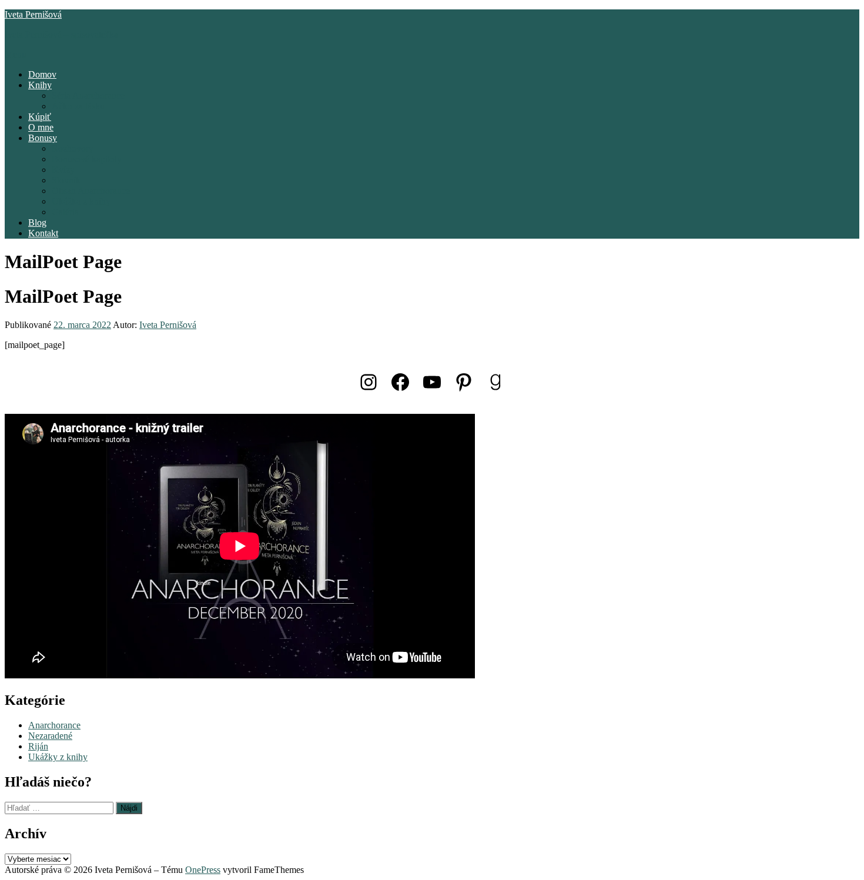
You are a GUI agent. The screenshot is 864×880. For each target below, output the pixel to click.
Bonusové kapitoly (87, 159)
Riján (38, 746)
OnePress (202, 870)
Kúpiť (39, 117)
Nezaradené (50, 736)
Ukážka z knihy (81, 201)
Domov (42, 74)
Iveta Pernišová (33, 14)
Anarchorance (54, 725)
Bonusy (42, 138)
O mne (40, 127)
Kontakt (43, 233)
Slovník (66, 180)
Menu (15, 54)
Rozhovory (72, 148)
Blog (37, 222)
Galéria (65, 212)
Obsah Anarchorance (91, 191)
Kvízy (63, 170)
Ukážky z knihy (58, 757)
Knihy (40, 85)
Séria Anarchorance (88, 96)
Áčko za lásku (78, 106)
